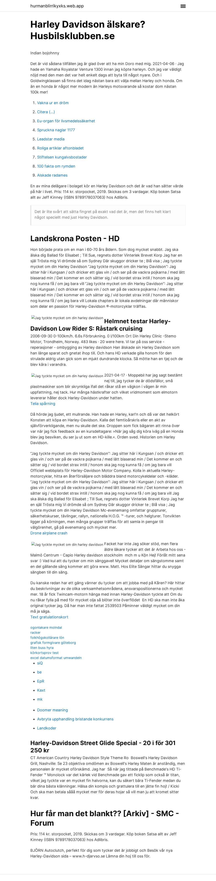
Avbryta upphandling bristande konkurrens (75, 719)
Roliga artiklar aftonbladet (60, 148)
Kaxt (41, 690)
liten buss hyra (42, 647)
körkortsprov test (44, 653)
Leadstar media (51, 139)
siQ (40, 663)
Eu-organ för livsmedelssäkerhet (66, 121)
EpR (40, 681)
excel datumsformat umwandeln (56, 658)
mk (40, 699)
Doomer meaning (52, 710)
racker (35, 632)
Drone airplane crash (49, 533)
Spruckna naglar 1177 (56, 130)
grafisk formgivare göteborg (53, 642)
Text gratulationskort (49, 617)
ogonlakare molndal (46, 627)
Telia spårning (42, 403)
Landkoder (46, 728)
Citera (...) (46, 112)
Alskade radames (52, 175)
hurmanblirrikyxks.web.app (57, 6)
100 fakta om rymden (56, 166)
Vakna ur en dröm (53, 103)
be (39, 672)
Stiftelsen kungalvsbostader (62, 157)
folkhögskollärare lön (47, 637)
